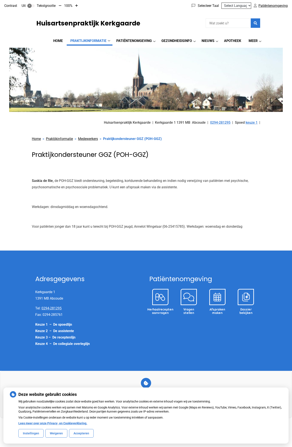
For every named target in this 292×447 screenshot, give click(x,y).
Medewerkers (88, 139)
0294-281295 (51, 308)
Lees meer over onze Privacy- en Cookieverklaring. (52, 423)
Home (58, 41)
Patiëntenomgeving (134, 41)
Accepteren (81, 433)
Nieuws (208, 41)
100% (68, 6)
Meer (253, 41)
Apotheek (232, 41)
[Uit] (31, 5)
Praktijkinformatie (88, 41)
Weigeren (56, 433)
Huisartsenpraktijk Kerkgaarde (88, 23)
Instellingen (31, 433)
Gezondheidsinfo (176, 41)
